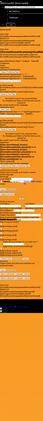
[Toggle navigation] (1, 1)
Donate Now (5, 166)
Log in (3, 189)
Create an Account (7, 194)
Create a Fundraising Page (10, 72)
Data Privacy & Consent (9, 222)
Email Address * (6, 210)
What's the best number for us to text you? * (20, 242)
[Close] (1, 168)
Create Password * (7, 215)
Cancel (25, 259)
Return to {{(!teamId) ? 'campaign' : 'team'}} (15, 274)
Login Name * (5, 179)
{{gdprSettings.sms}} (8, 240)
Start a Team (5, 109)
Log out (12, 22)
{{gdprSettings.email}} (8, 226)
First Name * (5, 204)
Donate (3, 94)
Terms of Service (23, 306)
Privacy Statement (7, 306)
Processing (11, 189)
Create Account (6, 259)
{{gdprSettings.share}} (9, 251)
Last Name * (30, 204)
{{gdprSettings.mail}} (8, 235)
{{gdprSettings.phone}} (9, 231)
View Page (11, 94)
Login (11, 25)
